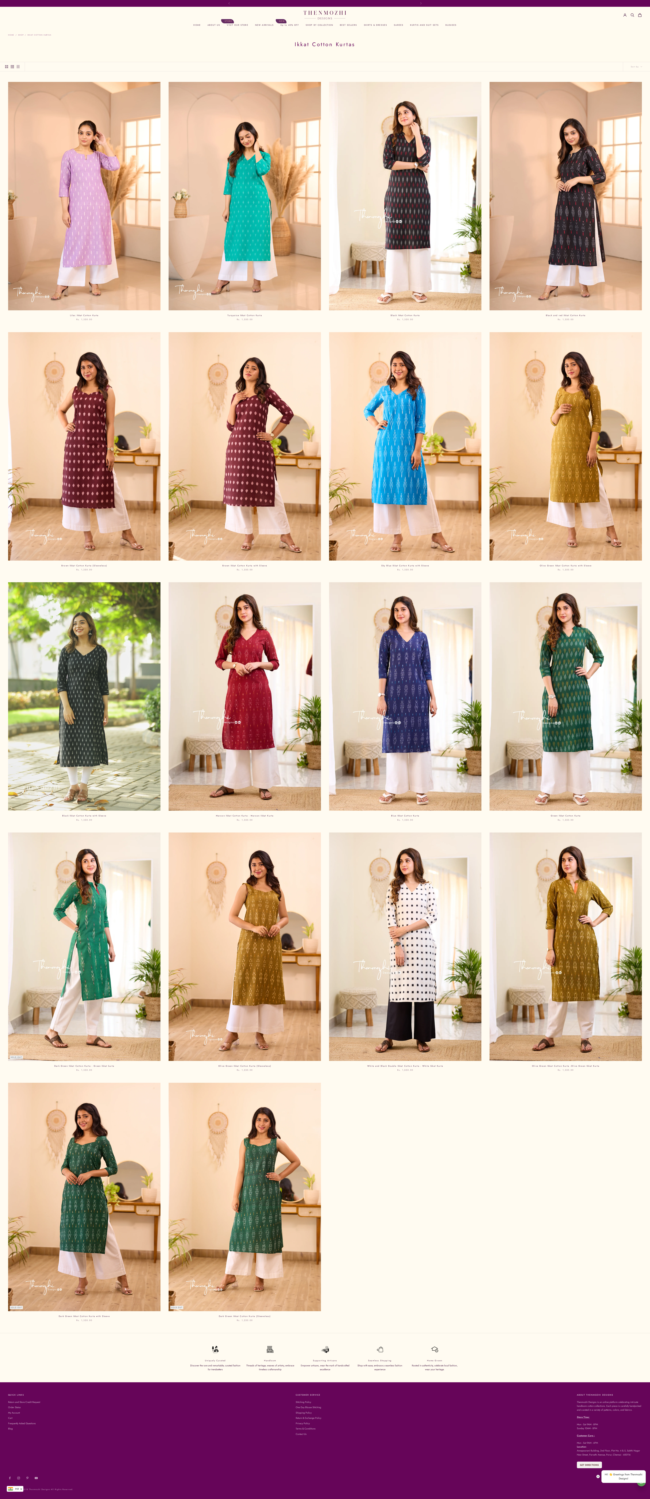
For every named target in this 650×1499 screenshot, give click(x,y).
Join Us (325, 761)
